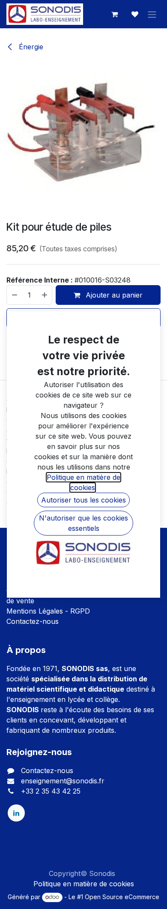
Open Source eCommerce (122, 896)
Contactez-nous (32, 621)
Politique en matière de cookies (83, 883)
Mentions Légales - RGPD (48, 611)
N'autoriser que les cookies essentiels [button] (83, 523)
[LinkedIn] (16, 813)
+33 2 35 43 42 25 (51, 791)
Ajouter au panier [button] (113, 295)
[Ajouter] (45, 295)
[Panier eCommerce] (114, 14)
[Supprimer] (14, 295)
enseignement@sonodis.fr (62, 781)
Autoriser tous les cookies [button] (83, 500)
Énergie (30, 46)
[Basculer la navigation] (152, 14)
